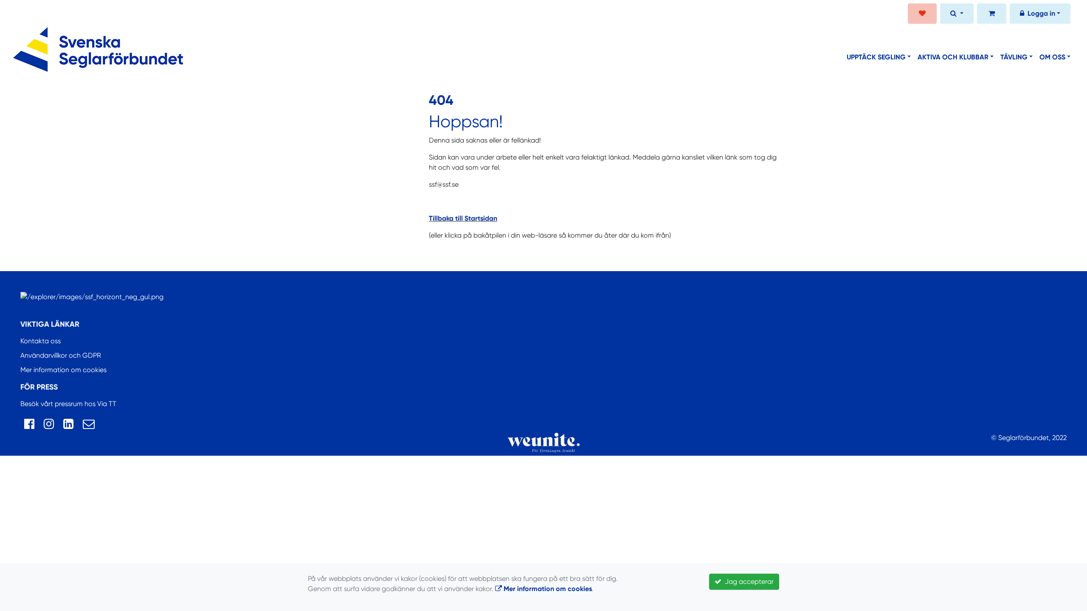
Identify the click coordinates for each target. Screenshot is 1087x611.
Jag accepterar (747, 581)
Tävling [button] (1014, 57)
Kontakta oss (40, 341)
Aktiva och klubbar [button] (953, 57)
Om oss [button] (1052, 57)
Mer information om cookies (63, 370)
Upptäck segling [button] (876, 57)
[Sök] (957, 14)
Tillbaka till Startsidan (463, 218)
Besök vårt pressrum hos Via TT (68, 404)
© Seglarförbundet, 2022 (1029, 438)
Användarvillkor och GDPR (60, 355)
